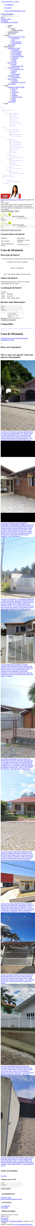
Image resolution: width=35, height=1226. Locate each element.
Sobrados (14, 59)
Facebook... (4, 1176)
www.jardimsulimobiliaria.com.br (23, 1224)
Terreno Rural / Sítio (17, 66)
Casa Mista (14, 80)
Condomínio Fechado (17, 56)
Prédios (13, 72)
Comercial (11, 67)
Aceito (16, 211)
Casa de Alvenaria (16, 51)
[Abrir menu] (1, 106)
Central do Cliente (6, 1197)
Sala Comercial (15, 74)
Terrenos (13, 61)
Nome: (3, 306)
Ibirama (13, 98)
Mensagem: (4, 318)
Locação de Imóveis (13, 37)
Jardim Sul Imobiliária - (7, 14)
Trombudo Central (16, 97)
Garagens (14, 71)
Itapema (13, 100)
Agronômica (15, 92)
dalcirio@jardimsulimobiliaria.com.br (14, 11)
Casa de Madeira (16, 53)
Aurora (13, 90)
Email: (2, 308)
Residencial (11, 48)
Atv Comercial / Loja (17, 69)
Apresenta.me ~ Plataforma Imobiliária (12, 1221)
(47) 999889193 (8, 5)
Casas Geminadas (16, 54)
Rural (9, 63)
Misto (9, 79)
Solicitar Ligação (5, 1188)
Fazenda (13, 64)
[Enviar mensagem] (7, 220)
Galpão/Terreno (15, 77)
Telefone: (3, 310)
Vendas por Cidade (13, 87)
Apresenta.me (5, 1219)
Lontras (13, 93)
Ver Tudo (22, 37)
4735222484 (7, 8)
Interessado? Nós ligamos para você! (11, 230)
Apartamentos (15, 38)
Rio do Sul (14, 89)
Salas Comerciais (16, 41)
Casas (13, 40)
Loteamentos (15, 58)
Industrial (10, 76)
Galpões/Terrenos (16, 43)
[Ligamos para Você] (12, 198)
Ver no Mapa (4, 1218)
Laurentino (14, 95)
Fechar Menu (11, 45)
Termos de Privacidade (7, 211)
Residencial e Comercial (18, 82)
